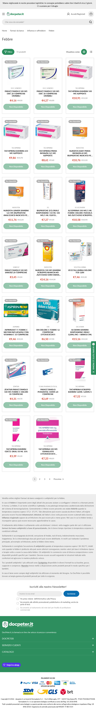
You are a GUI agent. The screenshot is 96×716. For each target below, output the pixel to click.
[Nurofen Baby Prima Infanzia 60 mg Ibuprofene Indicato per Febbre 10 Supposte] (80, 131)
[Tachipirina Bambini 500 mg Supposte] (80, 72)
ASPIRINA (16, 327)
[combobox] (48, 22)
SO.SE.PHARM (80, 207)
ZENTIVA (16, 386)
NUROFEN (80, 148)
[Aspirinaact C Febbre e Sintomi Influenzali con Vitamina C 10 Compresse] (16, 310)
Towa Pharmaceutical (48, 386)
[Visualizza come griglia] (84, 52)
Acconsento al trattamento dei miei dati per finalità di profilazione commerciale (45, 609)
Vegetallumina (80, 267)
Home (4, 30)
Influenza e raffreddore (36, 30)
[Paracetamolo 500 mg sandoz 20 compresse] (16, 250)
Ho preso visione (38, 599)
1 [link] (34, 479)
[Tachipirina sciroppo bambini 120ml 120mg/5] (80, 370)
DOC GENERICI (16, 88)
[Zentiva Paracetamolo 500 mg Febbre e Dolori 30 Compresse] (16, 370)
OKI (48, 327)
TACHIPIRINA (79, 88)
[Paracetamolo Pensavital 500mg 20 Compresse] (48, 370)
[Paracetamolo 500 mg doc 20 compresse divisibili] (16, 72)
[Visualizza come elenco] (91, 52)
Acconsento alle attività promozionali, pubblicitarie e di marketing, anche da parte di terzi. (49, 603)
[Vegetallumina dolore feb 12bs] (80, 250)
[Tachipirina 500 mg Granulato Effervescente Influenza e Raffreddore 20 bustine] (48, 429)
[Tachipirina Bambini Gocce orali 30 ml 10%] (16, 429)
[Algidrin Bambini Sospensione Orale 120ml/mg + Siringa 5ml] (80, 310)
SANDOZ (16, 267)
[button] (93, 358)
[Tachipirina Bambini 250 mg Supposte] (16, 131)
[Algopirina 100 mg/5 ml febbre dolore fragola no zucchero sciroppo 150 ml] (80, 191)
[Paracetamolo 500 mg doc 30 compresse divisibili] (48, 72)
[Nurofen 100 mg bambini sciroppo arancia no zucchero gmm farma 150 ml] (48, 250)
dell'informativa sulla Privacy (45, 599)
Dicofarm (80, 327)
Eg (48, 207)
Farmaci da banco (17, 30)
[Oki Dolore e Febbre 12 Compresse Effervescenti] (48, 310)
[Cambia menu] (3, 13)
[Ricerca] (90, 21)
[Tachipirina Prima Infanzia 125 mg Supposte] (48, 131)
